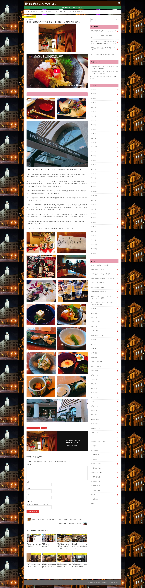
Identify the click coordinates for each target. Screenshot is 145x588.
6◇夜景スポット (95, 499)
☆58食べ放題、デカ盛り (98, 335)
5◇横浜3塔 (94, 459)
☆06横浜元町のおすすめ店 (98, 291)
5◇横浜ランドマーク (97, 472)
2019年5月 (93, 116)
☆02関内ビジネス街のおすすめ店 (100, 274)
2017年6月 (93, 218)
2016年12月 (94, 244)
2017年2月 (93, 235)
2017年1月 (93, 240)
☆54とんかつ (94, 317)
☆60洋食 (93, 339)
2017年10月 (94, 200)
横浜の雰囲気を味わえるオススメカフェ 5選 (103, 31)
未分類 (92, 503)
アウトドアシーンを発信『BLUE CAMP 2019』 (102, 36)
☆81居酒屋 (94, 353)
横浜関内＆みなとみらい (40, 3)
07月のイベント (95, 401)
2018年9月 (93, 151)
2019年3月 (93, 125)
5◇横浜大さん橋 (95, 481)
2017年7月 (93, 213)
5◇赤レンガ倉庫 (95, 490)
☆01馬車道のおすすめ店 (98, 269)
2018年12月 (94, 138)
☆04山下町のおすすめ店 (34, 428)
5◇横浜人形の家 (95, 477)
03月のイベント (95, 384)
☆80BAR (93, 348)
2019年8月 (93, 102)
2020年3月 (93, 89)
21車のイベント (95, 432)
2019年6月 (93, 111)
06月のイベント (95, 397)
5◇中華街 (93, 446)
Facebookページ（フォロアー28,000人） (73, 7)
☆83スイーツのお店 (96, 361)
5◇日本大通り (95, 454)
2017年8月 (93, 209)
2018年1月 (93, 187)
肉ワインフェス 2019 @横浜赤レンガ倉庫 (102, 54)
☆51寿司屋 (94, 313)
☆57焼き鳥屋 (94, 330)
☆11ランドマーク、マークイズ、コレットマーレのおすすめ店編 (103, 303)
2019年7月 (93, 107)
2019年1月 (93, 133)
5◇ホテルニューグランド (98, 441)
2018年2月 (93, 182)
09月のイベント (95, 410)
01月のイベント (95, 375)
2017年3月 (93, 231)
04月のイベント (95, 388)
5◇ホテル (93, 437)
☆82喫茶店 (94, 357)
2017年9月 (93, 204)
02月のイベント (95, 379)
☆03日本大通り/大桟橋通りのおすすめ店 (102, 278)
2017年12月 (94, 191)
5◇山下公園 (94, 450)
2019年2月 (93, 129)
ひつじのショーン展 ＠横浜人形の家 (101, 76)
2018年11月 (94, 142)
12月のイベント (95, 423)
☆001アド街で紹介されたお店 (99, 265)
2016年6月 (93, 253)
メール (29, 488)
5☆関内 (93, 494)
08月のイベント (95, 406)
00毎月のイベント (96, 370)
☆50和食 (44, 428)
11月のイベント (95, 419)
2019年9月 (93, 98)
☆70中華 (93, 344)
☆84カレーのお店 (96, 366)
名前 (28, 482)
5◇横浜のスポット (96, 468)
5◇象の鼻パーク (95, 485)
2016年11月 (94, 249)
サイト (28, 495)
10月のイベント (95, 415)
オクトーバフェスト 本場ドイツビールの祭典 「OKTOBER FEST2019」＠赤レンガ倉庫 (103, 42)
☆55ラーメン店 (95, 322)
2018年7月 (93, 160)
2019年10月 (94, 94)
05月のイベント (95, 393)
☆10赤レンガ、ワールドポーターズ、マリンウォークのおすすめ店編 (103, 297)
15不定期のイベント (96, 428)
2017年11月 (94, 195)
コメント (29, 464)
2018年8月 (93, 156)
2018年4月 (93, 173)
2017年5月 (93, 222)
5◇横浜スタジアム (96, 463)
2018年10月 (94, 147)
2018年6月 (93, 164)
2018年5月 (93, 169)
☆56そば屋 (94, 326)
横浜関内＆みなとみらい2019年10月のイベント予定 (103, 48)
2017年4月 (93, 226)
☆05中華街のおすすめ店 (98, 287)
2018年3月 (93, 178)
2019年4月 (93, 120)
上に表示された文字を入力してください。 (38, 504)
